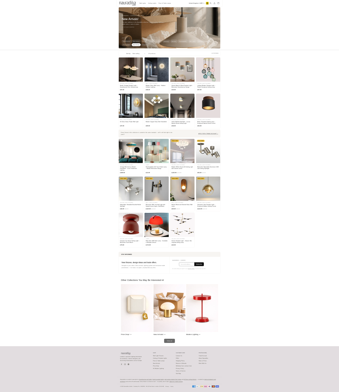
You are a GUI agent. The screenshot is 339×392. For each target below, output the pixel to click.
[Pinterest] (128, 364)
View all (169, 341)
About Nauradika (203, 358)
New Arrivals (136, 44)
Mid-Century (136, 41)
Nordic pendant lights (158, 379)
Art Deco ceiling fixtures (190, 379)
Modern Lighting (192, 334)
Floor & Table (126, 44)
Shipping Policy (180, 360)
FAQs (177, 358)
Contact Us (179, 355)
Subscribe (199, 264)
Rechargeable (183, 41)
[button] (210, 3)
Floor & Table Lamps (159, 360)
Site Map (178, 373)
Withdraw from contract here (184, 366)
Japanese (166, 41)
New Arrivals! (158, 334)
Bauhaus (174, 41)
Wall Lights (192, 41)
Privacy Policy (180, 368)
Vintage (151, 41)
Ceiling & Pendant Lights (160, 358)
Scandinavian (126, 41)
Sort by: (128, 53)
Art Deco (158, 41)
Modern (144, 41)
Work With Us (202, 363)
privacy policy (191, 268)
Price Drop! (125, 334)
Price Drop (145, 44)
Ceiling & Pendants (203, 41)
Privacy (167, 386)
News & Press (203, 360)
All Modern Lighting (158, 368)
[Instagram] (125, 364)
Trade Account (203, 355)
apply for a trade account (176, 381)
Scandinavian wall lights (145, 379)
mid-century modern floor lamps (172, 379)
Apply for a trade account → (208, 133)
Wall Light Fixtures (158, 355)
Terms (171, 386)
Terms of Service (180, 371)
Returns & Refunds (181, 363)
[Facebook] (121, 364)
